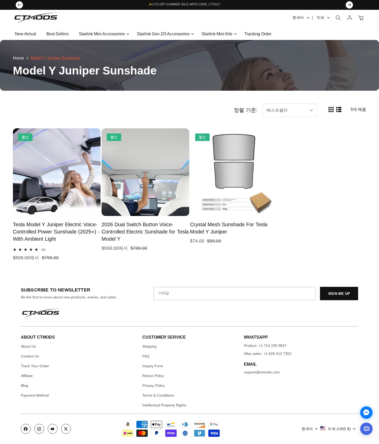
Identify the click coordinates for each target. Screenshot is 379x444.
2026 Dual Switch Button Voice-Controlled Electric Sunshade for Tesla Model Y (145, 232)
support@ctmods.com (262, 372)
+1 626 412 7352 (277, 353)
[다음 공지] (349, 5)
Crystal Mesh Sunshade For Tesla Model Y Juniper (228, 228)
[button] (103, 34)
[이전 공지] (19, 5)
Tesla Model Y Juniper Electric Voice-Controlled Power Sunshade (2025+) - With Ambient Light (56, 232)
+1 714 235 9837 (272, 346)
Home (18, 58)
